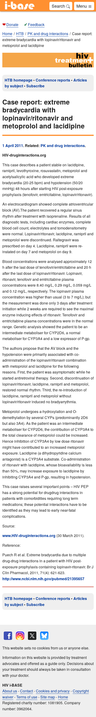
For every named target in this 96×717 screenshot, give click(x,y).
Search (59, 6)
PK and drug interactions (63, 145)
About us (9, 691)
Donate (12, 24)
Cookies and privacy (53, 691)
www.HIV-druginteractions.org (28, 535)
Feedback (36, 24)
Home (7, 33)
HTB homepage (18, 80)
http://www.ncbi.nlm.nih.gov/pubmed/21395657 (43, 578)
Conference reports (53, 80)
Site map (47, 697)
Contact (26, 691)
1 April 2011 (12, 145)
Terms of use (26, 697)
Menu (82, 6)
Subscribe (35, 85)
